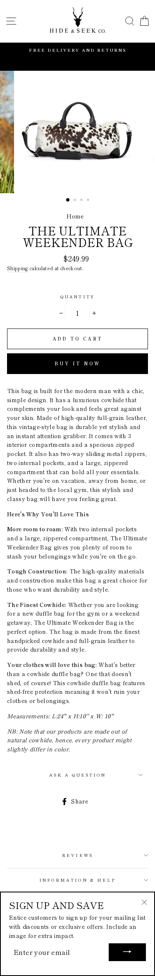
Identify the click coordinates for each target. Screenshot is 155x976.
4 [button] (89, 201)
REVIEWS (77, 855)
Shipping (18, 268)
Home (75, 216)
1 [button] (68, 200)
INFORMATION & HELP (77, 880)
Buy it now (78, 363)
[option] (77, 50)
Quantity (77, 296)
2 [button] (76, 201)
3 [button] (82, 201)
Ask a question (77, 775)
